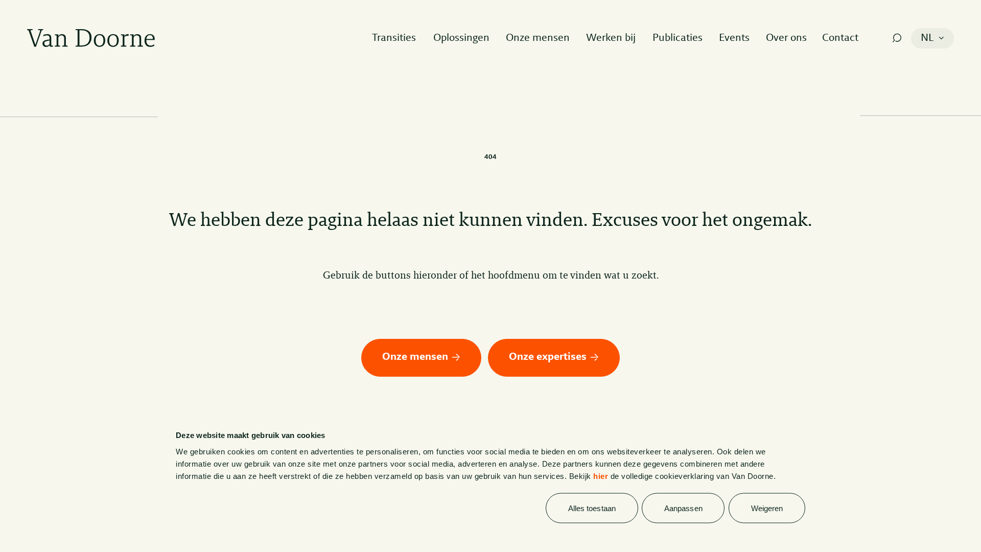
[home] (91, 38)
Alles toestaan (592, 508)
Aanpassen (683, 508)
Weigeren (767, 508)
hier (600, 475)
